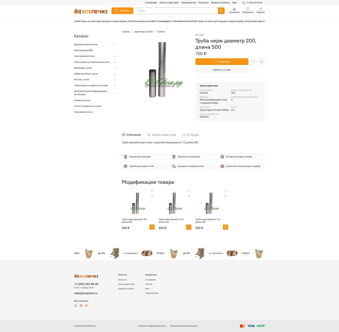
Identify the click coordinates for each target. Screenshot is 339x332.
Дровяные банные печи (85, 44)
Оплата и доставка (169, 2)
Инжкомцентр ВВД (83, 50)
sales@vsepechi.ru (85, 293)
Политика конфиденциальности (152, 326)
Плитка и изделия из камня (88, 106)
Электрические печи (84, 56)
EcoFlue (161, 31)
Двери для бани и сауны (86, 73)
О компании (151, 2)
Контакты (204, 2)
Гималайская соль (83, 112)
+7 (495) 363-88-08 (254, 3)
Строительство (188, 2)
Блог (235, 2)
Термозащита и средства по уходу (91, 85)
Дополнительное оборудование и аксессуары (90, 93)
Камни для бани (82, 100)
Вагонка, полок (81, 79)
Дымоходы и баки (144, 31)
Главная (126, 31)
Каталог (125, 10)
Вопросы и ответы (220, 2)
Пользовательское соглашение (183, 326)
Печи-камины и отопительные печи (91, 62)
